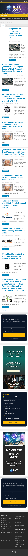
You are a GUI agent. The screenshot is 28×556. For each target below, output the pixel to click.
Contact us (17, 542)
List (6, 25)
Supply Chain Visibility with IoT (11, 411)
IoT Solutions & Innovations (5, 523)
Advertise (17, 538)
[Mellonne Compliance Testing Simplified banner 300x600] (14, 367)
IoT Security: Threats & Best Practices (12, 408)
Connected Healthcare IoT (10, 415)
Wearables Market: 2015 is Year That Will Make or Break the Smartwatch (13, 256)
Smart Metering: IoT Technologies (11, 418)
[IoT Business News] (14, 8)
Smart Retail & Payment (8, 546)
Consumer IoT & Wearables (5, 541)
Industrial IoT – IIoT (7, 526)
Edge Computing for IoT (9, 406)
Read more (12, 59)
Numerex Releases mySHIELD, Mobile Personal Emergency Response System (14, 204)
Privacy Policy (18, 546)
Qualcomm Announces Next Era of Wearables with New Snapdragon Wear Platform (13, 152)
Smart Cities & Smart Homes (6, 533)
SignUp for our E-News (20, 540)
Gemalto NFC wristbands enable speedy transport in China (13, 231)
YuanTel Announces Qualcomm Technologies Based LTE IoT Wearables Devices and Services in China (13, 69)
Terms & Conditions (19, 544)
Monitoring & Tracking (5, 529)
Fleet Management (7, 538)
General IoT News (7, 518)
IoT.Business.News (17, 40)
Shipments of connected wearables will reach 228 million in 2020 (12, 177)
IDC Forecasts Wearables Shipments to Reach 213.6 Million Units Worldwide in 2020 (13, 125)
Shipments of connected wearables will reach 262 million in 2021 (17, 33)
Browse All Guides (14, 422)
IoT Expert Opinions (20, 516)
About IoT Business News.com (19, 533)
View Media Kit (14, 502)
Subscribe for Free (14, 335)
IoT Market (5, 520)
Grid (3, 25)
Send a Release (18, 536)
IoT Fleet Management (9, 413)
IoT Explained (19, 518)
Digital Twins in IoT (8, 403)
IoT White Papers (20, 525)
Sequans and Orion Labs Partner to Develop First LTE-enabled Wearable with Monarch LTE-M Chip (13, 97)
